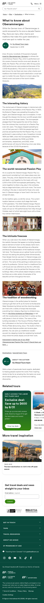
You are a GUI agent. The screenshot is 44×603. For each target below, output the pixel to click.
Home (5, 14)
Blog (10, 14)
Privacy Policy (22, 591)
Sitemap (31, 591)
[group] (16, 411)
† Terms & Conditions (9, 591)
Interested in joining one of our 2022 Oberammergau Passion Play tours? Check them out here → (21, 342)
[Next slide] (41, 410)
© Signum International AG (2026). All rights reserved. (20, 599)
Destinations (18, 14)
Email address (12, 493)
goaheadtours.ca (32, 551)
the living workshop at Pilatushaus (20, 313)
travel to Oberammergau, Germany (15, 56)
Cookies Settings (7, 595)
